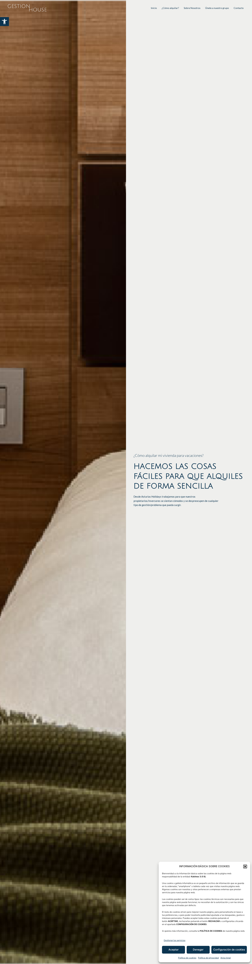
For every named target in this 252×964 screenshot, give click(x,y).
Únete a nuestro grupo (217, 7)
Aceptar (174, 949)
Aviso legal (225, 957)
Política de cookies (187, 957)
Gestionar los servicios (174, 940)
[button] (4, 21)
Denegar (198, 949)
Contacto (239, 7)
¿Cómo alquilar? (170, 7)
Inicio (154, 7)
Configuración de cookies (229, 949)
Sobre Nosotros (192, 7)
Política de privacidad (208, 957)
